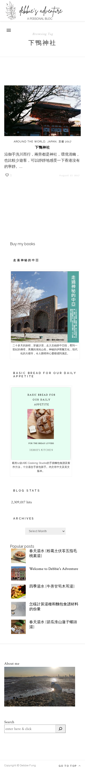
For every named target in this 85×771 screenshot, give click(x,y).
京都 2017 (65, 141)
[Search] (60, 729)
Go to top (68, 765)
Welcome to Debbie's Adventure (53, 568)
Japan (52, 141)
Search (9, 722)
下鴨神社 (42, 147)
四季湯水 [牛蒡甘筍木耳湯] (52, 586)
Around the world (29, 141)
